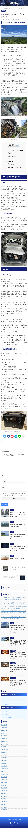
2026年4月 (4, 733)
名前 (3, 475)
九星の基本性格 (7, 717)
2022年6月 (4, 782)
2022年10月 (4, 774)
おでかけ (5, 704)
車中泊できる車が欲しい (17, 558)
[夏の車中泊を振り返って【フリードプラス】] (15, 436)
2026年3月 (4, 736)
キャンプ (5, 701)
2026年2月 (4, 738)
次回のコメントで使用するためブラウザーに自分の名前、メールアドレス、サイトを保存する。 (13, 494)
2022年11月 (4, 771)
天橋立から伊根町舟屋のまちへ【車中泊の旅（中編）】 (17, 536)
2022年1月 (4, 790)
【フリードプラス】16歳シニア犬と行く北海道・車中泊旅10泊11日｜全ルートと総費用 (13, 603)
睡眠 (9, 153)
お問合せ (9, 819)
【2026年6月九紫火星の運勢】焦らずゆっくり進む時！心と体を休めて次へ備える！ (13, 607)
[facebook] (8, 436)
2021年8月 (4, 804)
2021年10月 (4, 799)
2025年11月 (4, 747)
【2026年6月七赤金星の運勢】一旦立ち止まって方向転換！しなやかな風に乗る (13, 617)
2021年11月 (4, 796)
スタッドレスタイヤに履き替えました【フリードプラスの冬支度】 (17, 514)
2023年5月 (4, 760)
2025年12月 (4, 744)
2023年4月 (4, 763)
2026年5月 (4, 730)
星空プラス (14, 3)
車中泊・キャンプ (9, 694)
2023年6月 (4, 758)
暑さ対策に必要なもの (14, 167)
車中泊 (4, 441)
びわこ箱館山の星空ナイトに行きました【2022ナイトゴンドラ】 (17, 548)
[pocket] (12, 436)
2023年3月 (4, 766)
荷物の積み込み (12, 156)
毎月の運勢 (6, 714)
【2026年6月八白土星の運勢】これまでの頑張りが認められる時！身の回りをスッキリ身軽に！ (13, 612)
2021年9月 (4, 801)
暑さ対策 (10, 161)
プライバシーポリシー (16, 819)
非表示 (17, 145)
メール (4, 481)
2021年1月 (4, 810)
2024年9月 (4, 752)
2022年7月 (4, 779)
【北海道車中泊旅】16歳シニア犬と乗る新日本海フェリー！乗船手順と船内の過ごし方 (13, 598)
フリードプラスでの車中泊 (15, 150)
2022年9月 (4, 777)
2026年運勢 (6, 711)
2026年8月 (4, 725)
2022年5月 (4, 785)
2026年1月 (4, 741)
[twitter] (4, 436)
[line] (19, 436)
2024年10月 (4, 749)
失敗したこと (12, 164)
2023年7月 (4, 755)
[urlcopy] (23, 436)
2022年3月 (4, 788)
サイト (3, 487)
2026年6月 (4, 727)
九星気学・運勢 (8, 708)
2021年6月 (4, 807)
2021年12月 (4, 793)
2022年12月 (4, 768)
